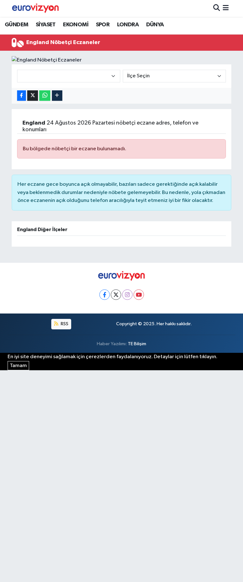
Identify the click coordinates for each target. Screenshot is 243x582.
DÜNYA (155, 25)
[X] (116, 294)
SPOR (103, 25)
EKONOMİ (75, 25)
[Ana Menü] (226, 8)
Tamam (18, 365)
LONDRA (128, 25)
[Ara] (216, 8)
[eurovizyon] (35, 8)
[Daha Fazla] (57, 95)
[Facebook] (104, 294)
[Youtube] (139, 294)
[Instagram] (127, 294)
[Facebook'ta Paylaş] (21, 95)
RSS (64, 323)
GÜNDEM (16, 25)
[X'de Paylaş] (32, 95)
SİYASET (46, 25)
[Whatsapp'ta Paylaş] (44, 95)
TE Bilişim (137, 343)
